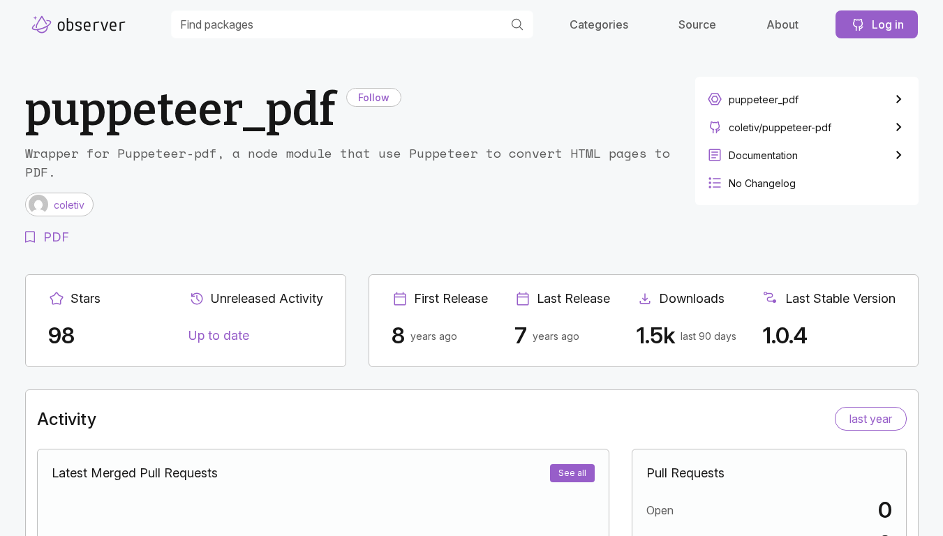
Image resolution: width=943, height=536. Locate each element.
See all (572, 473)
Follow (373, 97)
